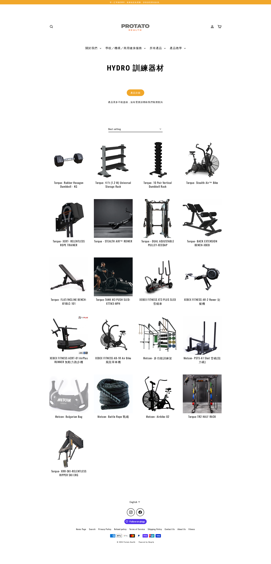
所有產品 (156, 48)
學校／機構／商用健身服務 (124, 48)
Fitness (192, 529)
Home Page (81, 529)
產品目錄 (135, 92)
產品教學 (176, 48)
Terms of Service (137, 529)
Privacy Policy (104, 529)
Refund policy (120, 529)
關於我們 (91, 48)
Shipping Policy (155, 529)
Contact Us (170, 529)
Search (92, 529)
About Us (182, 529)
